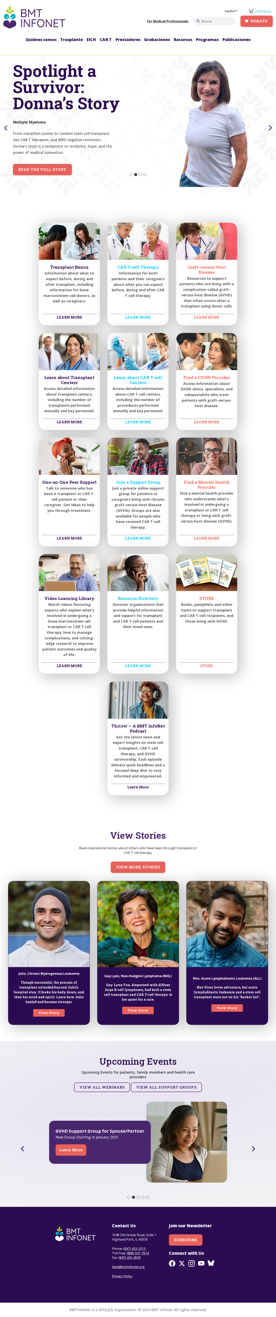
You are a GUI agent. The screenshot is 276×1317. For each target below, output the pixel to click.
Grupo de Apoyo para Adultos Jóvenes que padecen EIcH (96, 1131)
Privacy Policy (122, 1276)
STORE (206, 665)
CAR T (106, 39)
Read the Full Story (42, 169)
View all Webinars (101, 1087)
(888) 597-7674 (138, 1253)
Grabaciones (157, 39)
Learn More (138, 787)
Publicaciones (236, 39)
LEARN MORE (69, 317)
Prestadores (127, 39)
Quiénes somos (41, 39)
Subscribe (185, 1239)
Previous (5, 128)
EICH (91, 39)
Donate (259, 21)
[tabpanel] (138, 121)
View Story (49, 1013)
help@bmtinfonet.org (128, 1267)
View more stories (138, 867)
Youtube (201, 1263)
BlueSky (211, 1263)
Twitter (182, 1263)
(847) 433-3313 (134, 1248)
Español (230, 11)
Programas (207, 39)
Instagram (191, 1263)
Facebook (172, 1263)
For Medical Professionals (168, 21)
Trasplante (71, 39)
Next (271, 128)
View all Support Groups (166, 1087)
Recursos (183, 39)
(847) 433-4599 (129, 1257)
